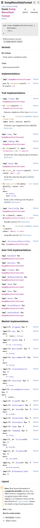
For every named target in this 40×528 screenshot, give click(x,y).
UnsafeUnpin (13, 305)
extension (15, 83)
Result (25, 151)
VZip (18, 462)
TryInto (20, 451)
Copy (9, 134)
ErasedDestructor (20, 389)
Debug (11, 141)
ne (4, 229)
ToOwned (16, 430)
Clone (11, 98)
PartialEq (14, 208)
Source (4, 19)
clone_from (8, 119)
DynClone (16, 380)
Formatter (7, 151)
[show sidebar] (2, 2)
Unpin (10, 298)
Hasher (20, 170)
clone (8, 106)
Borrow (15, 348)
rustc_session (7, 6)
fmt (7, 148)
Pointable (17, 422)
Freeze (11, 270)
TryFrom (20, 439)
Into (18, 409)
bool (31, 218)
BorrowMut (17, 357)
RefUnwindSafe (15, 277)
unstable (27, 116)
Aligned (16, 327)
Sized (13, 196)
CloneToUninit (19, 369)
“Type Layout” (23, 501)
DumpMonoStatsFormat (18, 2)
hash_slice (11, 184)
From (14, 401)
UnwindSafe (13, 312)
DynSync (11, 263)
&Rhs (12, 231)
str (14, 86)
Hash (11, 163)
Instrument (18, 405)
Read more (33, 112)
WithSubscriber (20, 471)
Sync (9, 291)
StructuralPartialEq (18, 241)
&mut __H (14, 173)
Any (14, 331)
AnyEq (15, 340)
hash (8, 170)
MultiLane (12, 467)
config (15, 6)
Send (9, 284)
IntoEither (18, 418)
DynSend (11, 255)
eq (7, 215)
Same (14, 426)
